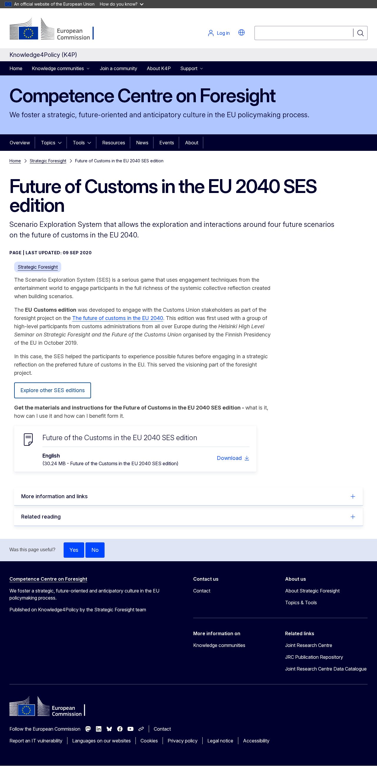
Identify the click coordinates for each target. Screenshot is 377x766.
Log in (223, 33)
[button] (241, 32)
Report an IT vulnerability (35, 741)
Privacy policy (183, 741)
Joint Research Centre (308, 645)
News (142, 143)
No (95, 550)
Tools (79, 143)
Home (15, 68)
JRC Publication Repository (314, 657)
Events (166, 143)
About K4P (159, 68)
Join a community (118, 68)
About (191, 143)
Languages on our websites (101, 741)
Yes (74, 550)
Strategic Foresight (48, 160)
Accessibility (256, 741)
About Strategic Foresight (312, 591)
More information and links (54, 496)
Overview (20, 143)
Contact (201, 591)
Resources (113, 143)
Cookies (149, 741)
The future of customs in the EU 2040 (117, 318)
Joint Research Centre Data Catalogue (326, 669)
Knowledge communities (219, 645)
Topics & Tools (301, 602)
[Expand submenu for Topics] (62, 142)
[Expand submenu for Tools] (91, 142)
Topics (48, 143)
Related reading (41, 517)
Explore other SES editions (52, 390)
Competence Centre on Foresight (48, 579)
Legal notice (220, 741)
